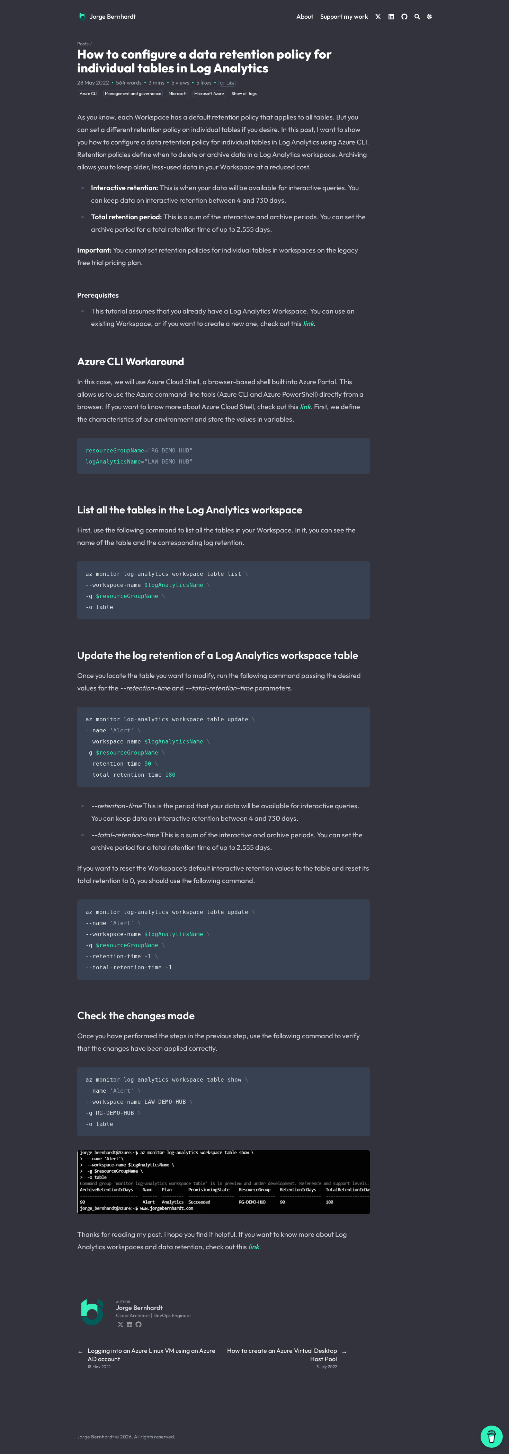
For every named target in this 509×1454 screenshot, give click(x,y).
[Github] (138, 1324)
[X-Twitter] (120, 1324)
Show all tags (244, 93)
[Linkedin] (129, 1324)
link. (306, 406)
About (304, 16)
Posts (83, 44)
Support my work (344, 16)
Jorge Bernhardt (113, 16)
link (308, 323)
